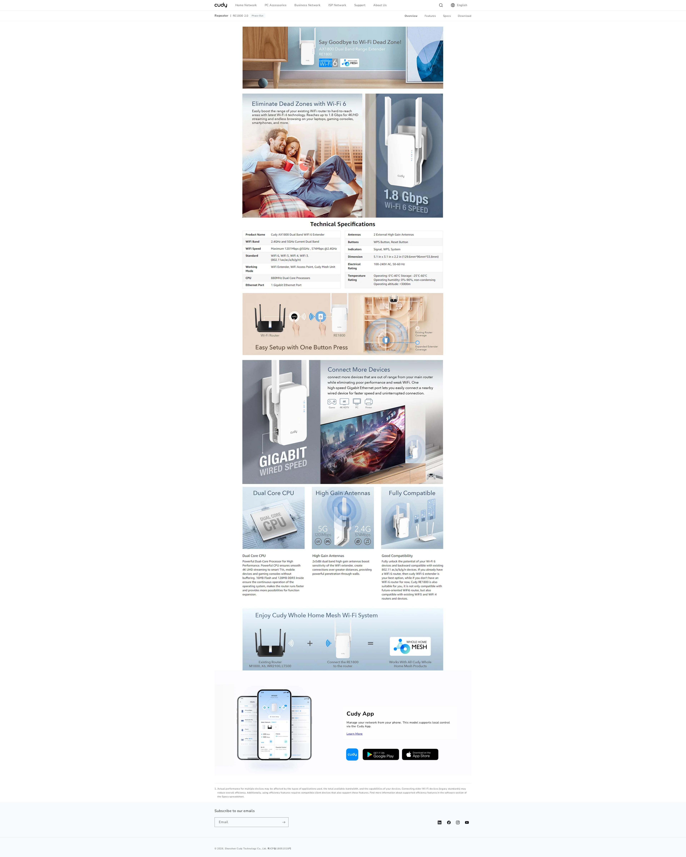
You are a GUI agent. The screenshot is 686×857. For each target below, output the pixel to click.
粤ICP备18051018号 (279, 848)
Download (464, 16)
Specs (447, 16)
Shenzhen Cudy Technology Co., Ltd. (246, 848)
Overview (411, 16)
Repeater (221, 15)
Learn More (355, 734)
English (462, 5)
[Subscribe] (284, 822)
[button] (247, 5)
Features (430, 16)
